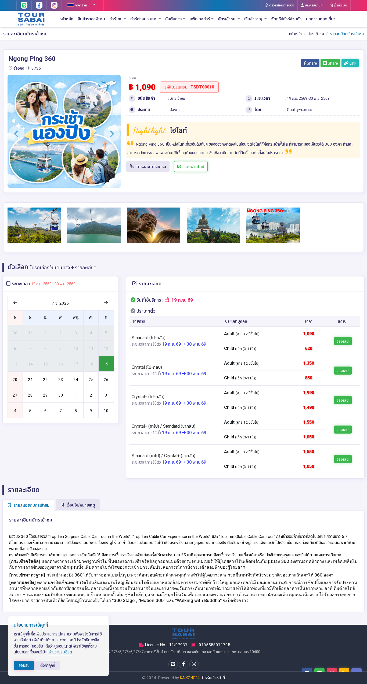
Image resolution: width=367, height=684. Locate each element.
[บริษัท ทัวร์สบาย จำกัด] (31, 19)
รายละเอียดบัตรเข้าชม (31, 505)
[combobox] (80, 3)
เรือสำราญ (253, 19)
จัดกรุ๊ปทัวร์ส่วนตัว (286, 19)
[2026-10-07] (60, 410)
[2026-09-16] (60, 363)
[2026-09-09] (60, 348)
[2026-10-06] (45, 410)
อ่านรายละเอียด (60, 652)
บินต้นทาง (173, 19)
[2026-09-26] (106, 379)
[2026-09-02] (60, 333)
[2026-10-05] (30, 410)
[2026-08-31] (30, 333)
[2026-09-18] (90, 363)
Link (352, 63)
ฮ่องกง (18, 68)
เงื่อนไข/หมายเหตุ (80, 505)
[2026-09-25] (90, 379)
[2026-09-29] (45, 394)
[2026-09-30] (60, 394)
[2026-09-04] (90, 333)
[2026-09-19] (106, 363)
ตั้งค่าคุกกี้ (47, 665)
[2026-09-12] (106, 348)
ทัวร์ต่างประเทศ (143, 19)
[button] (16, 134)
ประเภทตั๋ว (145, 311)
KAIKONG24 (190, 678)
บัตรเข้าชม (227, 19)
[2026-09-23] (60, 379)
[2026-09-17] (75, 363)
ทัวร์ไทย (116, 19)
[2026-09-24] (75, 379)
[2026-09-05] (106, 333)
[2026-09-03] (75, 333)
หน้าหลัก (66, 19)
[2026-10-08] (75, 410)
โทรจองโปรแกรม (151, 166)
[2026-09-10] (75, 348)
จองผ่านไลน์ (193, 166)
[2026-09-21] (30, 379)
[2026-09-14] (30, 363)
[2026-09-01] (45, 333)
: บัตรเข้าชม (176, 98)
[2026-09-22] (45, 379)
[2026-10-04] (15, 410)
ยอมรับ (24, 665)
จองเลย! (343, 341)
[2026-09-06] (15, 348)
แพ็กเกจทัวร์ (200, 19)
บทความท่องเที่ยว (321, 19)
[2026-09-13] (15, 363)
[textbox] (80, 5)
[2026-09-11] (90, 348)
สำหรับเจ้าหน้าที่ (213, 677)
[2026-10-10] (106, 410)
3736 (36, 68)
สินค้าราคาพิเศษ (91, 19)
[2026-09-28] (30, 394)
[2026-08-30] (15, 333)
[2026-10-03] (106, 394)
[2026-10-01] (75, 394)
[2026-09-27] (15, 394)
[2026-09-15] (45, 363)
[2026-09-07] (30, 348)
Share (311, 63)
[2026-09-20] (15, 379)
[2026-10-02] (90, 394)
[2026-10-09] (90, 410)
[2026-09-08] (45, 348)
